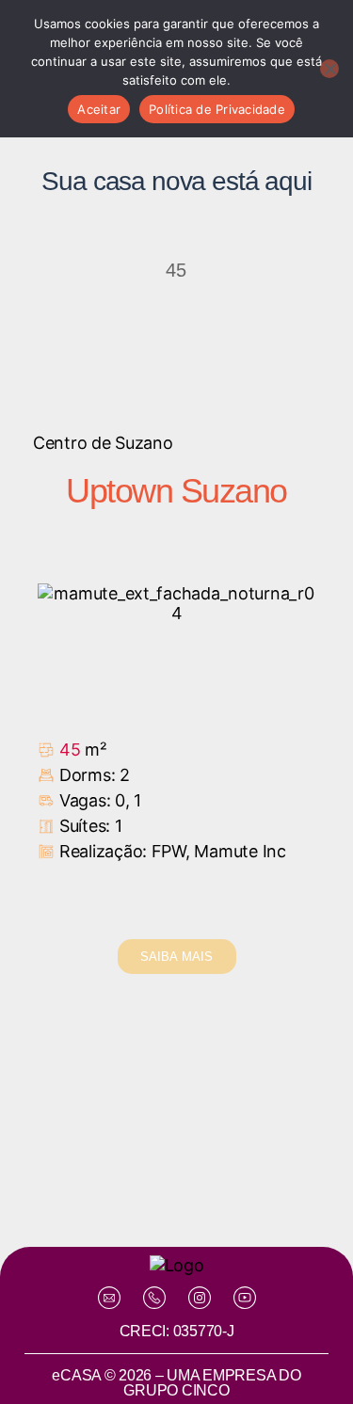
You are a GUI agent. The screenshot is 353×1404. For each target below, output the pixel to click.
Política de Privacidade (217, 109)
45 (69, 749)
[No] (329, 68)
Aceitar (98, 109)
